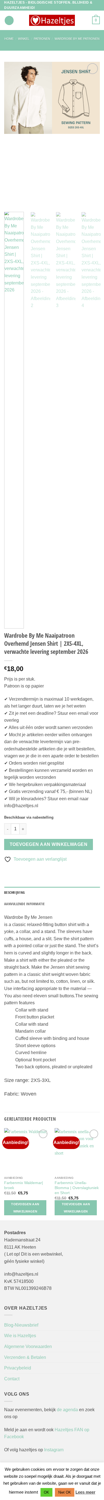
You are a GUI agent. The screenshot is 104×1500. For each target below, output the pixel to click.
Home (9, 38)
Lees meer (85, 1492)
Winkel (23, 38)
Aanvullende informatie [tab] (24, 903)
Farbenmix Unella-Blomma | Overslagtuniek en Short (77, 1188)
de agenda (68, 1409)
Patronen (42, 38)
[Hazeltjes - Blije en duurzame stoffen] (52, 20)
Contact (11, 1378)
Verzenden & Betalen (25, 1357)
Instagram (54, 1449)
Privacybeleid (17, 1368)
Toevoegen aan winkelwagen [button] (25, 1207)
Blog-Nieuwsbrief (21, 1325)
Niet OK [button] (64, 1492)
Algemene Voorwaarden (28, 1346)
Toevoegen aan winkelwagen (49, 844)
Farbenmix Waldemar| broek (23, 1185)
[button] (9, 20)
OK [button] (46, 1492)
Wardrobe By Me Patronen (77, 38)
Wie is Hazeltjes (20, 1335)
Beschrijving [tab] (14, 892)
